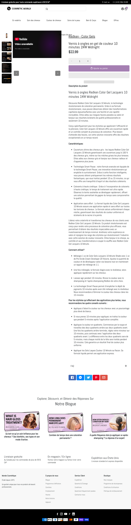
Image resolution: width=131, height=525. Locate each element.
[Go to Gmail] (104, 377)
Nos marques (108, 480)
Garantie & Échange (81, 484)
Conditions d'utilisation (111, 487)
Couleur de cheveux (53, 20)
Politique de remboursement (113, 491)
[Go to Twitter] (88, 377)
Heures (48, 495)
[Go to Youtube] (65, 514)
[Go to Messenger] (80, 377)
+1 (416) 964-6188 (120, 2)
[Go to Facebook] (72, 377)
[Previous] (16, 73)
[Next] (57, 73)
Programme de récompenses (113, 484)
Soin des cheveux (33, 20)
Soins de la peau (73, 20)
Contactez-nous (80, 495)
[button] (99, 75)
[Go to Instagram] (61, 514)
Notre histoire (50, 498)
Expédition (78, 480)
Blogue (104, 20)
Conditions (78, 487)
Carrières (48, 487)
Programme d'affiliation (53, 484)
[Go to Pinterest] (96, 377)
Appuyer (48, 502)
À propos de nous (65, 34)
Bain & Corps (91, 20)
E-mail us (106, 2)
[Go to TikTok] (69, 514)
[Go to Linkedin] (73, 514)
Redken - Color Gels (82, 36)
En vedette (16, 20)
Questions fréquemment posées (85, 491)
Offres (116, 20)
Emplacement (50, 491)
